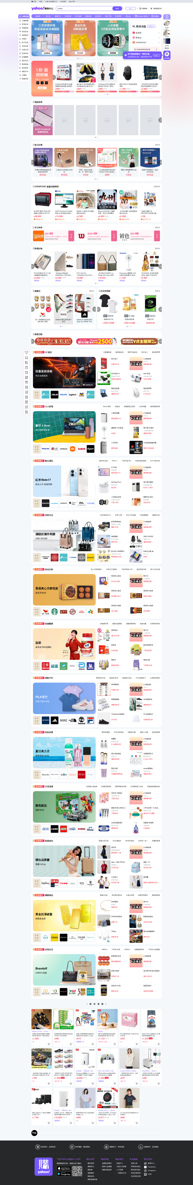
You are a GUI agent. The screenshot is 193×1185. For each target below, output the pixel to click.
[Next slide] (50, 1019)
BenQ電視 (107, 406)
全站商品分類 (136, 1176)
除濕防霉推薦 (106, 786)
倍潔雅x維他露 (91, 786)
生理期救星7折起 (136, 786)
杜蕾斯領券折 (155, 623)
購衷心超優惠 (107, 1166)
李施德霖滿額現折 (153, 786)
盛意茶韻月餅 (141, 569)
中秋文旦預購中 (111, 569)
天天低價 (78, 16)
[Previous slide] (32, 1019)
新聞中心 (151, 1163)
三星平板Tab (126, 461)
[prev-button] (33, 341)
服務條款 (91, 1173)
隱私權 (90, 1169)
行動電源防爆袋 (140, 461)
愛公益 (128, 16)
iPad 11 (115, 461)
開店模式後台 (136, 1169)
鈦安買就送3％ (105, 515)
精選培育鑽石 (143, 895)
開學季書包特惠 (120, 786)
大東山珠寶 (130, 895)
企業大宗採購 (121, 1166)
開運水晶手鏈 (103, 841)
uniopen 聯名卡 (143, 16)
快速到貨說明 (136, 1173)
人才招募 (120, 1169)
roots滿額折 (117, 841)
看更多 (167, 48)
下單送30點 (116, 949)
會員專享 (118, 16)
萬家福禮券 (156, 895)
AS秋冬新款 (129, 841)
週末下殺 (108, 16)
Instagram (152, 1170)
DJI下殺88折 (155, 461)
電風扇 (117, 406)
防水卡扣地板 (131, 515)
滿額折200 (156, 515)
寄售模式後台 (136, 1166)
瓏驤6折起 (104, 895)
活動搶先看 (132, 732)
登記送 (48, 16)
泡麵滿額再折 (139, 949)
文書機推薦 (107, 352)
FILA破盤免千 (141, 678)
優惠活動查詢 (107, 1169)
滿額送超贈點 (117, 623)
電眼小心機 (144, 732)
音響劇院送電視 (129, 406)
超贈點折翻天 (107, 1163)
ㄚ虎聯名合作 (121, 1173)
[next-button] (160, 341)
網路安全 (91, 1166)
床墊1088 (118, 515)
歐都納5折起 (127, 678)
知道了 (156, 55)
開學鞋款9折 (100, 678)
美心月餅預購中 (96, 569)
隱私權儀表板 (92, 1179)
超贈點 (156, 16)
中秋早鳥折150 (127, 569)
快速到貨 (68, 16)
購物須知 (91, 1176)
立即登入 (151, 26)
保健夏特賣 (104, 623)
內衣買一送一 (143, 841)
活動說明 (157, 186)
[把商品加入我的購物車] (49, 1044)
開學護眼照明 (155, 406)
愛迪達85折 (114, 678)
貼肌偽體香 (156, 732)
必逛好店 (98, 16)
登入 (130, 8)
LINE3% (104, 949)
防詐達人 (144, 352)
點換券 (38, 16)
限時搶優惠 (106, 732)
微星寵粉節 (119, 352)
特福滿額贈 (144, 515)
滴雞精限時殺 (131, 623)
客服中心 (120, 1163)
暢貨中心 (58, 16)
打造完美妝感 (119, 732)
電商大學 (134, 1163)
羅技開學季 (156, 352)
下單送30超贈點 (154, 949)
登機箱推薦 (156, 841)
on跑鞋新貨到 (155, 678)
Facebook (152, 1167)
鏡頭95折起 (103, 461)
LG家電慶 (142, 406)
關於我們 (91, 1163)
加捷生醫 (143, 623)
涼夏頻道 (88, 16)
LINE (150, 1174)
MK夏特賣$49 (117, 895)
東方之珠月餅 (155, 569)
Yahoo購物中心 (42, 8)
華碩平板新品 (132, 352)
